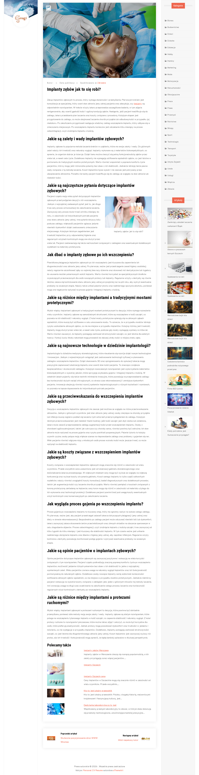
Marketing (171, 67)
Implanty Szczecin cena (94, 676)
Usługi (170, 175)
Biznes (170, 20)
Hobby (170, 54)
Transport (171, 148)
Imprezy (170, 61)
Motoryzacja (172, 81)
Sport (169, 135)
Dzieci (170, 34)
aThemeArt (118, 770)
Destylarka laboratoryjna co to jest (100, 705)
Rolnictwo (171, 121)
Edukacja (171, 47)
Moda (169, 74)
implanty (138, 103)
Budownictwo (173, 27)
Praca (170, 101)
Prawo (170, 108)
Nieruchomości (173, 88)
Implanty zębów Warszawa (96, 650)
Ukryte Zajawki (173, 162)
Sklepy (170, 128)
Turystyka (171, 155)
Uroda (170, 168)
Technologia (172, 141)
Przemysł (171, 114)
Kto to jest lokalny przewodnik (98, 690)
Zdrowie (101, 83)
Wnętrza (171, 182)
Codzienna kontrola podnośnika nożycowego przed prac (177, 365)
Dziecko (170, 40)
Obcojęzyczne (173, 94)
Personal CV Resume (93, 770)
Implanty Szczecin (92, 664)
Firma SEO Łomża (175, 388)
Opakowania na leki (175, 276)
